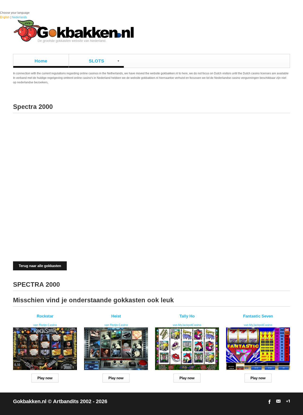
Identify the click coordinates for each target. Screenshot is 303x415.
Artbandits (66, 401)
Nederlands (19, 17)
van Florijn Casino (45, 325)
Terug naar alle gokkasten (40, 266)
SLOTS (96, 60)
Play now (45, 378)
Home (41, 60)
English (5, 17)
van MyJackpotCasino (187, 325)
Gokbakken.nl (29, 401)
